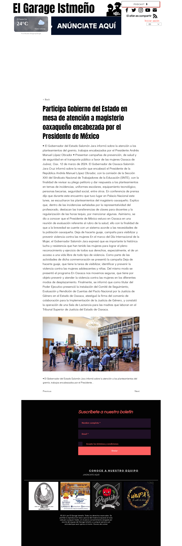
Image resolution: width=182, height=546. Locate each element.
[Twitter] (134, 10)
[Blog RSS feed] (155, 16)
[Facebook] (127, 10)
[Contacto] (154, 10)
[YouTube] (148, 10)
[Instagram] (141, 10)
